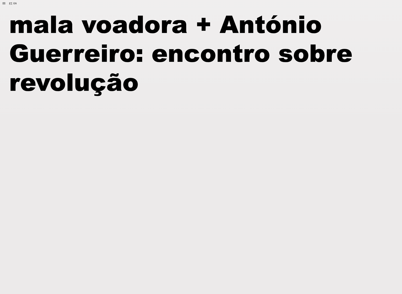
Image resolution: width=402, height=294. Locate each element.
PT (10, 3)
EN (15, 3)
